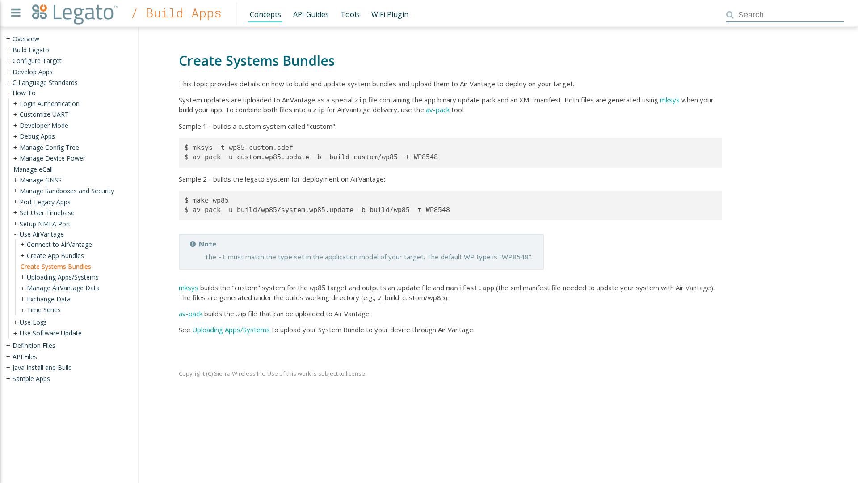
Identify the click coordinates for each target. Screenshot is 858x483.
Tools (350, 14)
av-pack (438, 109)
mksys (670, 99)
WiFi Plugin (389, 14)
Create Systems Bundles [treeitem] (56, 266)
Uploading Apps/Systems (231, 329)
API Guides (311, 14)
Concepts (265, 14)
